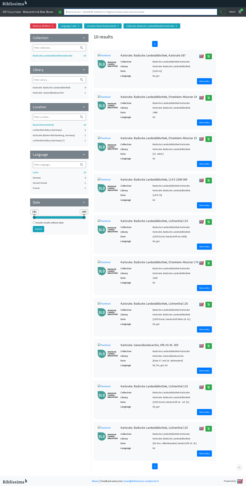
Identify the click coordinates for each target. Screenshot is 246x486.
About (232, 11)
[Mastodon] (171, 3)
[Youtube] (176, 3)
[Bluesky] (166, 3)
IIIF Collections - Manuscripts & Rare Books (28, 12)
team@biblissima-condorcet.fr (141, 481)
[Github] (182, 3)
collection (59, 38)
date (59, 202)
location (59, 107)
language (59, 154)
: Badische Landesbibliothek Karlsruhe (152, 25)
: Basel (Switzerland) (103, 25)
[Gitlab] (187, 3)
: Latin (70, 25)
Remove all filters (43, 25)
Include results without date (50, 222)
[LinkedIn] (160, 3)
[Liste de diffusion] (155, 3)
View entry (204, 81)
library (59, 69)
